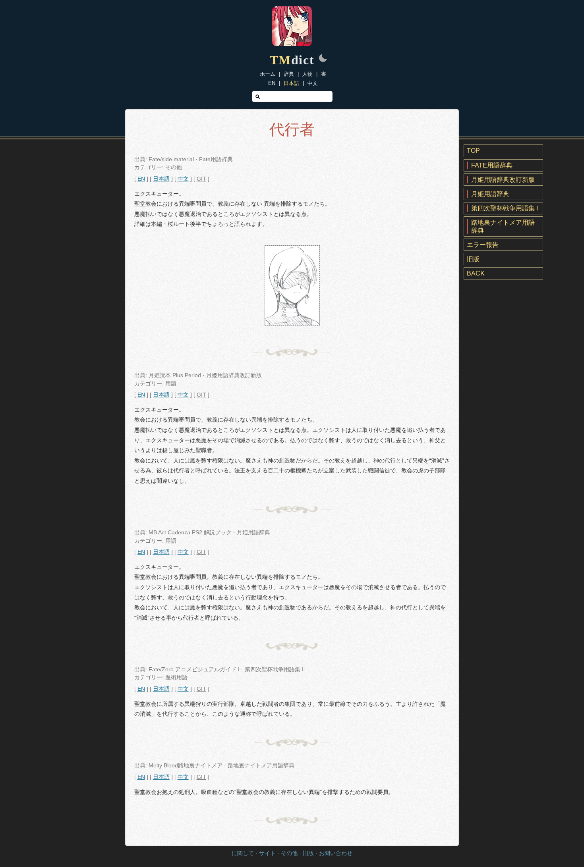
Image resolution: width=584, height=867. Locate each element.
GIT (201, 179)
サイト (267, 853)
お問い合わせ (335, 853)
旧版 (473, 259)
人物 (307, 74)
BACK (476, 273)
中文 (312, 83)
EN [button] (141, 179)
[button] (323, 58)
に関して (243, 853)
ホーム (267, 74)
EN (271, 83)
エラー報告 (483, 244)
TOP (473, 150)
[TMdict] (292, 43)
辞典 (289, 74)
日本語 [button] (161, 179)
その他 (289, 853)
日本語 (291, 83)
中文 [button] (183, 179)
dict (292, 60)
